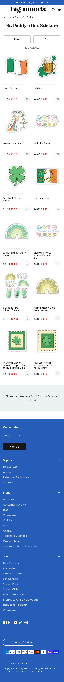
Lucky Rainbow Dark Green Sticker (44, 309)
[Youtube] (15, 622)
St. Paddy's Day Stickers (23, 17)
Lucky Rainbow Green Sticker (14, 254)
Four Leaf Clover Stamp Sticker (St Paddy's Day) (43, 365)
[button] (59, 9)
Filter (17, 39)
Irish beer (38, 88)
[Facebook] (5, 622)
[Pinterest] (26, 622)
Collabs (7, 520)
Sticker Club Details (37, 671)
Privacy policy (20, 671)
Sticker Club (10, 589)
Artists (7, 525)
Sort (47, 39)
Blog (5, 510)
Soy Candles (10, 579)
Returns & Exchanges (16, 477)
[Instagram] (10, 622)
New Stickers (11, 563)
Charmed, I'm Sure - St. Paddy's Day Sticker (45, 255)
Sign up (14, 447)
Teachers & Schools (15, 536)
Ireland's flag (10, 88)
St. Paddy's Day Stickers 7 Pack (11, 309)
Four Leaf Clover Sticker (12, 199)
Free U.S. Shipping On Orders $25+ (32, 2)
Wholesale (9, 515)
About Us (8, 499)
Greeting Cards (12, 573)
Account (8, 472)
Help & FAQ (10, 467)
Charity (7, 531)
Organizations (11, 541)
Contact (8, 482)
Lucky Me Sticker (42, 143)
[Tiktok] (21, 622)
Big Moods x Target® (15, 605)
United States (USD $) (17, 642)
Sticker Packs (11, 584)
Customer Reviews (14, 504)
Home (6, 17)
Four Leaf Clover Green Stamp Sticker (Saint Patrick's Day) (14, 365)
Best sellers (10, 568)
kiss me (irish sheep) (14, 143)
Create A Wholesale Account (21, 546)
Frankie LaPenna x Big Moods (20, 599)
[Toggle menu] (4, 10)
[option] (32, 2)
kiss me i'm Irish (42, 198)
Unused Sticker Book (15, 594)
